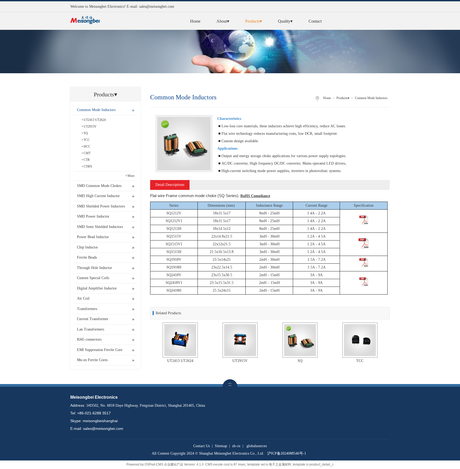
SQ (86, 133)
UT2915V (90, 126)
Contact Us (201, 446)
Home (195, 21)
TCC (87, 140)
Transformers (87, 309)
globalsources (257, 446)
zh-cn (236, 446)
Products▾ (253, 21)
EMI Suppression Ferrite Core (99, 350)
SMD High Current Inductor (98, 196)
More (131, 176)
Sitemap (221, 446)
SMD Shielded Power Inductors (101, 206)
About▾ (222, 21)
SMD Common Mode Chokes (99, 186)
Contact (315, 21)
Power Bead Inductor (93, 237)
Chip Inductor (87, 247)
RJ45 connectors (89, 339)
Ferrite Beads (87, 257)
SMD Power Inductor (93, 216)
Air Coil (83, 298)
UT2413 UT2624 (95, 120)
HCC (87, 146)
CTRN (88, 166)
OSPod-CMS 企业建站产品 (164, 464)
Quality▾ (285, 21)
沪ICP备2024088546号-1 (286, 453)
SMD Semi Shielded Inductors (100, 227)
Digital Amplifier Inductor (97, 288)
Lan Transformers (90, 329)
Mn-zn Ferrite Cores (92, 360)
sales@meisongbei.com (156, 7)
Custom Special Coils (93, 278)
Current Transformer (92, 319)
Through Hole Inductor (94, 268)
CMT (87, 153)
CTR (87, 160)
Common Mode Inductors (96, 110)
